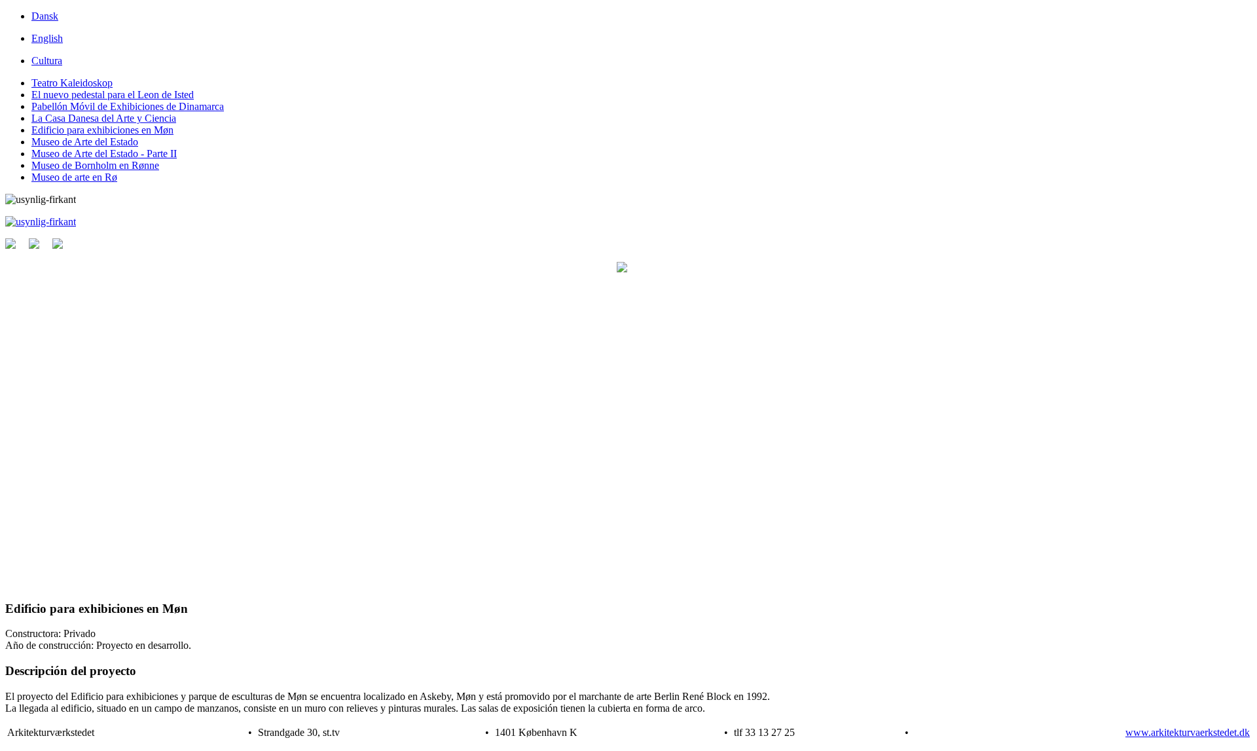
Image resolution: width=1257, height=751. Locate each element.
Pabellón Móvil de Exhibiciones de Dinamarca (127, 106)
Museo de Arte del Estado (84, 141)
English (47, 38)
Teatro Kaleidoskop (72, 82)
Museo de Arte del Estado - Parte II (104, 153)
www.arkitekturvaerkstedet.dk (1187, 732)
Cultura (46, 60)
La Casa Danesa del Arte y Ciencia (103, 118)
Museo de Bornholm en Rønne (95, 165)
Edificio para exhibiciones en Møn (102, 130)
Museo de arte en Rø (74, 177)
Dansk (44, 16)
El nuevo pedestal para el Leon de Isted (112, 94)
